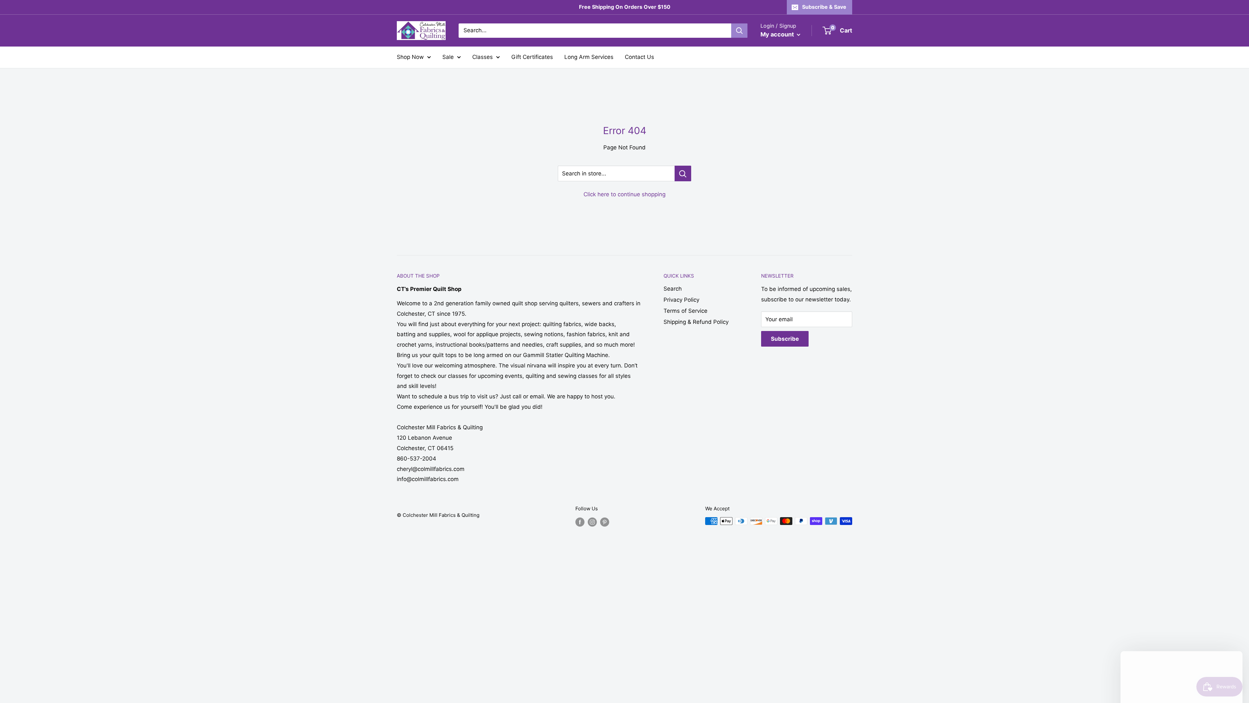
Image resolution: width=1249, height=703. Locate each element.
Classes (482, 57)
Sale (448, 57)
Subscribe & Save (824, 7)
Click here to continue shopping (624, 194)
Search (673, 288)
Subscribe (785, 339)
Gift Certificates (532, 57)
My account (777, 34)
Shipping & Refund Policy (696, 322)
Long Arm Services (588, 57)
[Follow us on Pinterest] (604, 522)
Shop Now (410, 57)
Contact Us (639, 57)
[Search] (739, 30)
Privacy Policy (681, 299)
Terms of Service (685, 311)
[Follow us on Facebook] (579, 522)
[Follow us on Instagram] (592, 522)
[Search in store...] (683, 173)
